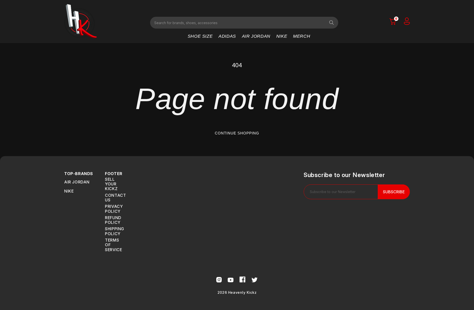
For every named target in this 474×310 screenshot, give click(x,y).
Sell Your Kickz (111, 184)
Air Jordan (77, 181)
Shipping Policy (114, 231)
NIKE (281, 36)
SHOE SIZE (200, 36)
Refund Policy (113, 220)
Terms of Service (113, 245)
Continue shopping (237, 133)
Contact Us (115, 197)
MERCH (301, 36)
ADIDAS (227, 36)
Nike (69, 191)
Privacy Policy (114, 208)
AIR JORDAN (256, 36)
